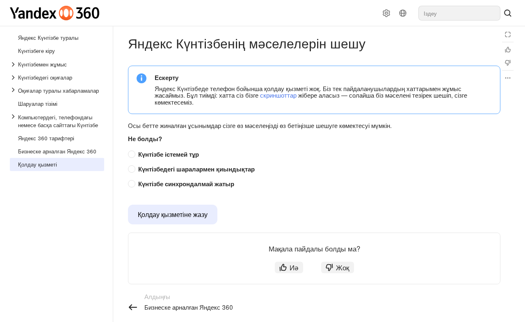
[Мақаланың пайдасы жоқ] (508, 63)
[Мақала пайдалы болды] (508, 49)
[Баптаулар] (386, 13)
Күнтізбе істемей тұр (168, 154)
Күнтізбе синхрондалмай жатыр (186, 183)
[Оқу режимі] (508, 34)
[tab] (310, 154)
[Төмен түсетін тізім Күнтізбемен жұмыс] (14, 64)
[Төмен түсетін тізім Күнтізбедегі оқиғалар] (14, 77)
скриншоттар (278, 95)
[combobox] (459, 13)
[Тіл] (402, 13)
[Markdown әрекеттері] (508, 78)
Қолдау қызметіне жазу (173, 214)
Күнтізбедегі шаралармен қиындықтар (196, 169)
